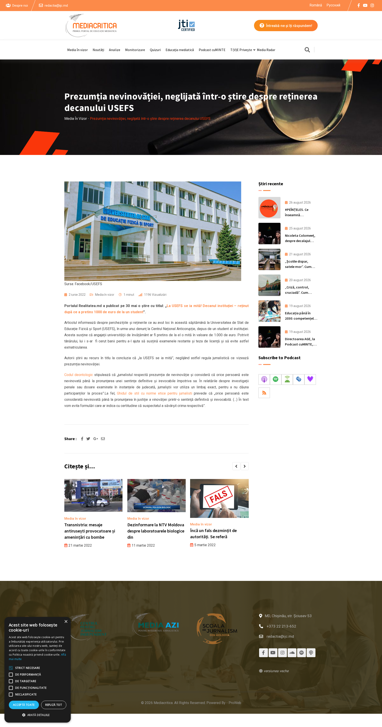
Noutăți (98, 50)
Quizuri (155, 50)
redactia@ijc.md (56, 6)
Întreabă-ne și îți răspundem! (288, 26)
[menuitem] (315, 5)
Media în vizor (77, 50)
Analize (114, 50)
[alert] (37, 670)
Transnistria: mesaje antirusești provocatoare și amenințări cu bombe (89, 531)
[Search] (307, 50)
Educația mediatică (180, 50)
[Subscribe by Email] (298, 379)
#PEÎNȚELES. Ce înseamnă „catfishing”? (296, 214)
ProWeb (235, 703)
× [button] (65, 621)
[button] (236, 466)
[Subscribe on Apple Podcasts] (264, 379)
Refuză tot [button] (53, 705)
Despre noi (20, 6)
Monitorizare (135, 50)
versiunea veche (275, 671)
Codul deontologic (78, 375)
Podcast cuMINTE (212, 50)
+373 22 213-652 (281, 626)
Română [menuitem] (315, 5)
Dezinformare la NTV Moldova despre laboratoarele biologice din (155, 531)
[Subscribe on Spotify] (275, 379)
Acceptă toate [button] (24, 705)
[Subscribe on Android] (287, 379)
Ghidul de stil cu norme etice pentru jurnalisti (154, 393)
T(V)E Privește (241, 50)
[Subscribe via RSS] (264, 392)
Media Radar (266, 50)
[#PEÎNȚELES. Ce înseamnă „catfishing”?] (269, 207)
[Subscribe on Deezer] (310, 379)
